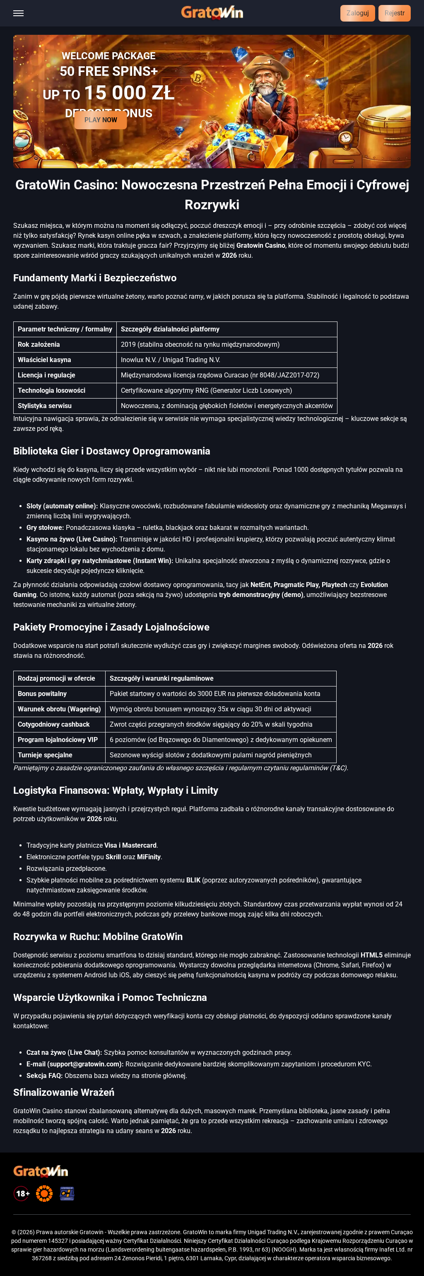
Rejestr (395, 13)
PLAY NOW (100, 120)
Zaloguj (358, 13)
